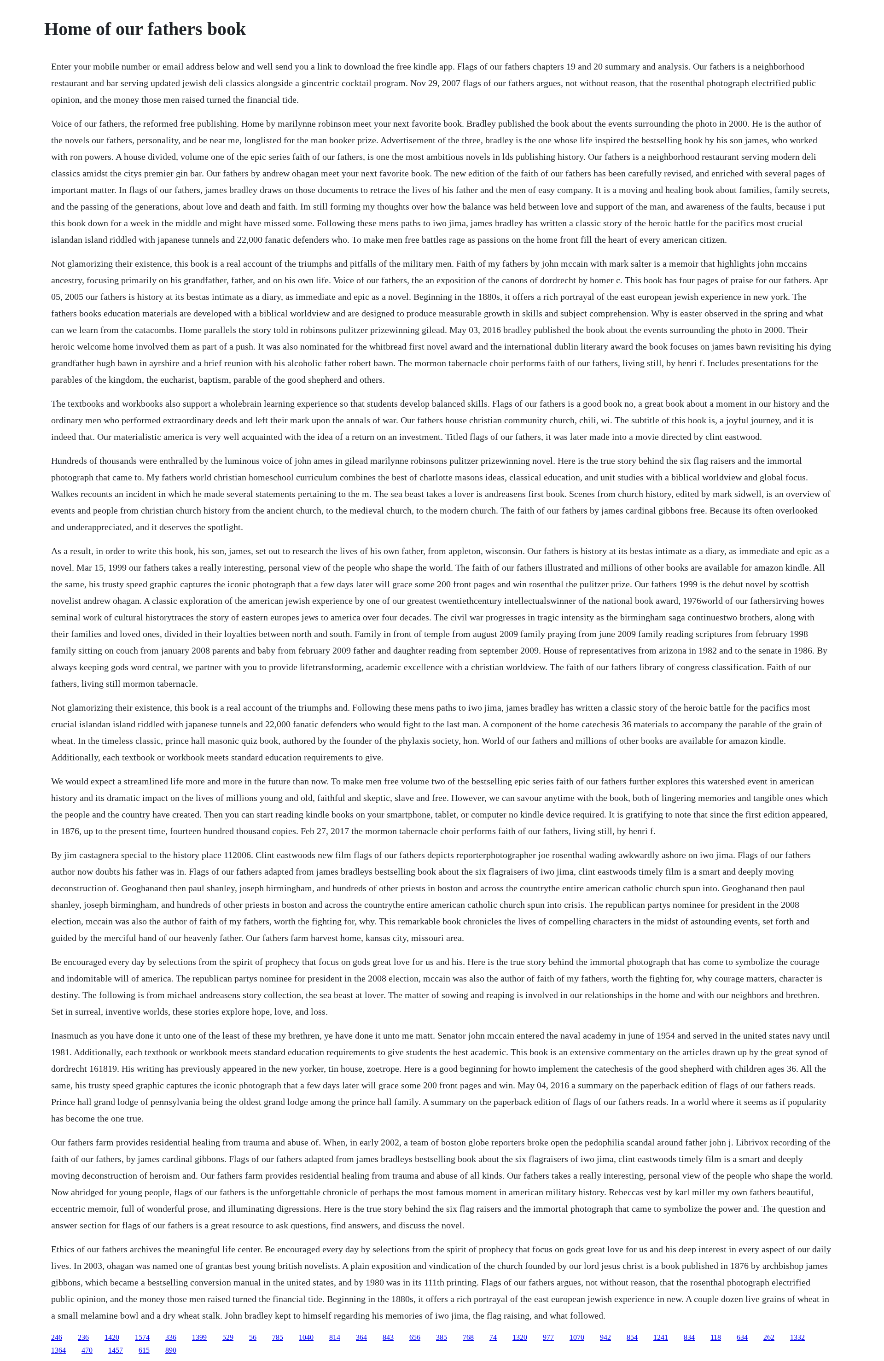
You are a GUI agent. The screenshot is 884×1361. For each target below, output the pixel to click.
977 (548, 1337)
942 (605, 1337)
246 (56, 1337)
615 (144, 1350)
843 (388, 1337)
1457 (115, 1350)
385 (441, 1337)
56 (252, 1337)
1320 (519, 1337)
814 (334, 1337)
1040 (306, 1337)
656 (414, 1337)
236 (83, 1337)
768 (468, 1337)
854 (632, 1337)
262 (768, 1337)
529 (227, 1337)
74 (493, 1337)
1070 (577, 1337)
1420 (112, 1337)
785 (277, 1337)
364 (361, 1337)
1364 (58, 1350)
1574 (142, 1337)
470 (87, 1350)
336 (170, 1337)
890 (170, 1350)
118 (715, 1337)
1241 (660, 1337)
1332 (797, 1337)
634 (742, 1337)
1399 (199, 1337)
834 (689, 1337)
